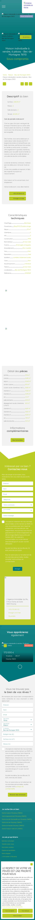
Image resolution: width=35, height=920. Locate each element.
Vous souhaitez (6, 509)
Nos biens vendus (8, 847)
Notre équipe (6, 853)
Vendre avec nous (8, 844)
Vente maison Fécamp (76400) (12, 813)
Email (5, 494)
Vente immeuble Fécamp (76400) (13, 825)
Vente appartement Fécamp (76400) (14, 816)
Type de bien (6, 723)
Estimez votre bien (8, 841)
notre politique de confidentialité (12, 907)
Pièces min (6, 744)
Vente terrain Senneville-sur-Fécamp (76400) (17, 819)
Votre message (8, 515)
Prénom (6, 483)
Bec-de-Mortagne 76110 (22, 75)
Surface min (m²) (9, 739)
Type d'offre (6, 718)
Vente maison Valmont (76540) (12, 829)
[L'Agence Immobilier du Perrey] (28, 6)
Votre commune (9, 505)
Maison (10, 75)
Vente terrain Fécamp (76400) (12, 822)
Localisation (6, 728)
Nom (5, 489)
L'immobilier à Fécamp (9, 856)
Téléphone (6, 499)
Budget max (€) (8, 734)
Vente (5, 75)
